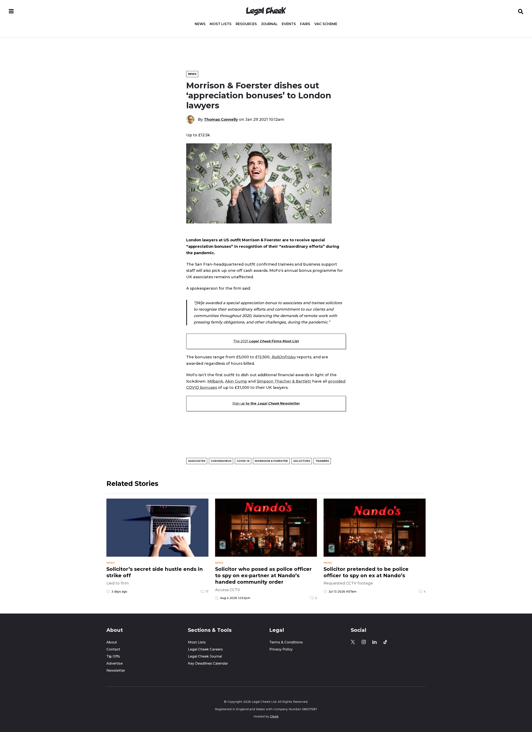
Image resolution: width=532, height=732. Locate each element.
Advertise (114, 663)
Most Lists (221, 24)
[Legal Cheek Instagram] (364, 642)
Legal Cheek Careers (205, 649)
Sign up (266, 403)
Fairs (305, 24)
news (110, 563)
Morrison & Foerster (271, 460)
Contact (113, 649)
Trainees (322, 460)
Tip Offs (113, 656)
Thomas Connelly (221, 119)
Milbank (215, 381)
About (111, 642)
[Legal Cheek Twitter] (353, 642)
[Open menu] (11, 11)
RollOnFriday (283, 357)
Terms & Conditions (286, 642)
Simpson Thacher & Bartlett (284, 381)
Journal (269, 24)
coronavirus (221, 460)
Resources (246, 24)
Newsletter (115, 670)
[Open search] (520, 11)
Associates (196, 460)
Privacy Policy (281, 649)
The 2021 (266, 341)
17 (206, 591)
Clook (274, 716)
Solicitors (301, 460)
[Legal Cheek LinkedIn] (374, 642)
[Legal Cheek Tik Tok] (385, 642)
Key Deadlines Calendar (208, 663)
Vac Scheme (325, 24)
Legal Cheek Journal (205, 656)
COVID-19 (243, 460)
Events (289, 24)
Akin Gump (236, 381)
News (200, 24)
